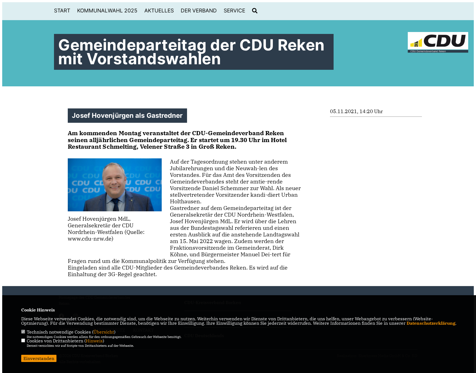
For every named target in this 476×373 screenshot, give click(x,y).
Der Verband (199, 10)
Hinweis (94, 340)
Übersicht (103, 332)
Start (62, 10)
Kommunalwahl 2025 (107, 10)
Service (234, 10)
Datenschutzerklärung (431, 323)
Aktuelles (159, 10)
